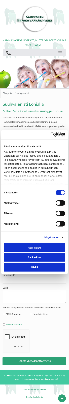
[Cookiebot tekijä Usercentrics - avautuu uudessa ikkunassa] (50, 134)
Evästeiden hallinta (34, 397)
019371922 (16, 379)
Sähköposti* (9, 275)
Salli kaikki (34, 247)
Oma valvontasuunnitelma (34, 389)
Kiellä (34, 267)
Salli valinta (34, 257)
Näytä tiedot (51, 237)
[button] (60, 53)
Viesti (5, 288)
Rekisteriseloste (14, 324)
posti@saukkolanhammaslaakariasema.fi (40, 379)
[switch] (60, 203)
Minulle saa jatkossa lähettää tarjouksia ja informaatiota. (32, 307)
